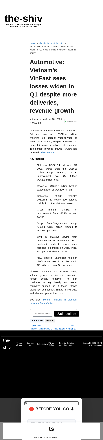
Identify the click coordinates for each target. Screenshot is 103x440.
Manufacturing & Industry (51, 43)
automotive (37, 320)
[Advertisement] (51, 429)
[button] (51, 403)
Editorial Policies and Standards (66, 344)
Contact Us (30, 344)
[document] (51, 419)
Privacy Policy (51, 344)
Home (33, 43)
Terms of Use (19, 344)
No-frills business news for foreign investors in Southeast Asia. (23, 25)
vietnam (50, 320)
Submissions (42, 344)
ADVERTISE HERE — (42, 437)
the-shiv (23, 18)
